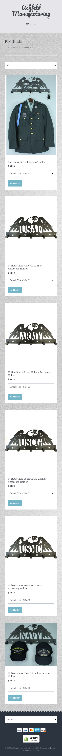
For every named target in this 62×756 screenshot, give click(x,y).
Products (16, 47)
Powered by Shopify (31, 750)
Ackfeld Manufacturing (31, 10)
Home (7, 47)
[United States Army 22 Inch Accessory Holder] (31, 334)
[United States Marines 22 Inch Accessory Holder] (31, 547)
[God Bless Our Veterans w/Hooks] (31, 115)
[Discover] (43, 730)
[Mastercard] (31, 730)
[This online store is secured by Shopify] (31, 738)
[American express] (37, 730)
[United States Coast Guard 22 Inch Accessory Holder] (31, 440)
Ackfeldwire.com (17, 748)
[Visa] (25, 730)
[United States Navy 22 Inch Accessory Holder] (31, 644)
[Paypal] (19, 730)
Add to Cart (15, 183)
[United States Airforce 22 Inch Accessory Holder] (31, 227)
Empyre (53, 748)
